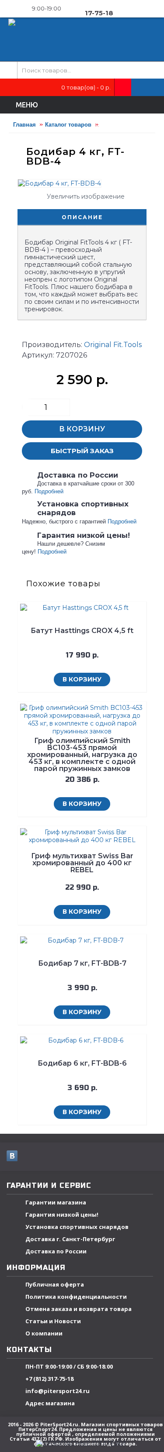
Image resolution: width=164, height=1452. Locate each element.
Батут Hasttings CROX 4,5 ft (82, 630)
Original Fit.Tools (113, 345)
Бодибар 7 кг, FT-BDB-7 (82, 963)
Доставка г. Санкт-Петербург (70, 1239)
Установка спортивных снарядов (77, 1227)
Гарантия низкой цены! (61, 1214)
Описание (82, 217)
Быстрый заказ (82, 451)
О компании (44, 1333)
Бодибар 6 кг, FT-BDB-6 (82, 1063)
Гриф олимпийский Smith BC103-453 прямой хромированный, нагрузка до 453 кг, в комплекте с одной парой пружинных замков (82, 754)
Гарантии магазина (55, 1202)
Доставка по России (56, 1251)
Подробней (49, 491)
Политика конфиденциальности (76, 1297)
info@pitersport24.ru (57, 1391)
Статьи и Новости (53, 1321)
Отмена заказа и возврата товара (78, 1309)
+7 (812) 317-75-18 (49, 1379)
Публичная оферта (54, 1284)
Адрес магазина (50, 1403)
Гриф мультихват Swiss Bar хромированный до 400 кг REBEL (82, 863)
